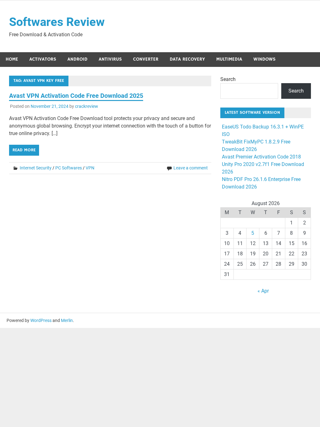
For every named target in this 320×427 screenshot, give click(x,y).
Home (12, 59)
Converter (145, 59)
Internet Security (36, 167)
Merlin (67, 320)
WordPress (41, 320)
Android (78, 59)
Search (228, 79)
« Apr (263, 291)
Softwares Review (57, 22)
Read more (24, 150)
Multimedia (229, 59)
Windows (264, 59)
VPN (90, 167)
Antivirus (110, 59)
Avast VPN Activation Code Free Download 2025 (76, 95)
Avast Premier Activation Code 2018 (261, 157)
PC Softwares (68, 167)
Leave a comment (190, 167)
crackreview (86, 106)
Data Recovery (187, 59)
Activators (42, 59)
